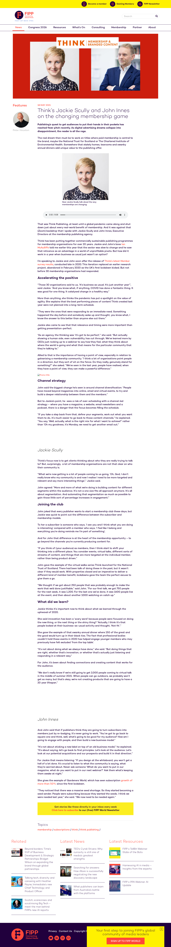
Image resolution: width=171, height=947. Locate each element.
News (18, 27)
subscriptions (62, 830)
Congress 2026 (37, 27)
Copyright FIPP (82, 931)
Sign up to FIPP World (125, 941)
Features (20, 105)
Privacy (52, 931)
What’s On (78, 27)
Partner (137, 27)
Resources (59, 27)
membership (45, 830)
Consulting (98, 27)
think (75, 830)
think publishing (89, 830)
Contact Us (65, 931)
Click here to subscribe (65, 810)
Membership (118, 27)
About (152, 27)
